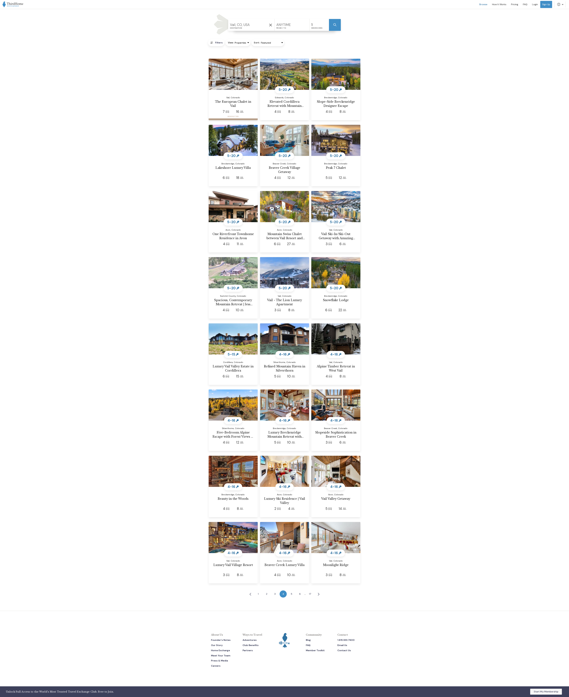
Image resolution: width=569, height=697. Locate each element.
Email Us (342, 645)
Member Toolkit (315, 650)
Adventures (250, 640)
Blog (308, 640)
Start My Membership (546, 691)
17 (310, 593)
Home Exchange (220, 650)
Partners (248, 650)
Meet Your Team (220, 655)
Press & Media (219, 660)
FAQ (308, 645)
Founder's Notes (221, 640)
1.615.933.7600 (346, 640)
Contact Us (344, 650)
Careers (215, 665)
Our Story (217, 645)
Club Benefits (251, 645)
